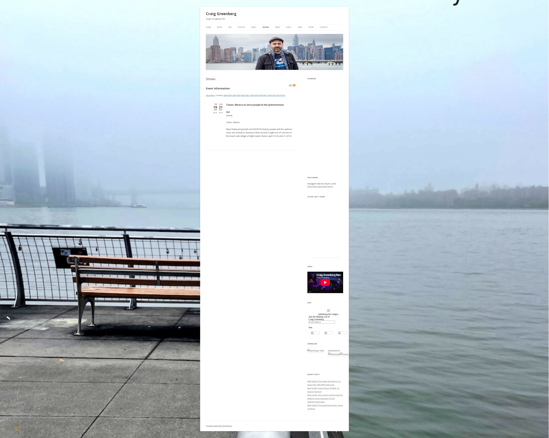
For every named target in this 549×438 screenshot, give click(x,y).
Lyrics (288, 27)
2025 (230, 95)
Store (311, 27)
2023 (239, 95)
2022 (243, 95)
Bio (230, 27)
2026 (225, 95)
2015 (274, 95)
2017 (265, 95)
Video (253, 27)
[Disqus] (250, 196)
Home (208, 27)
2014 (279, 95)
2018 (261, 95)
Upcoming (210, 95)
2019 (256, 95)
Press (277, 27)
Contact (324, 27)
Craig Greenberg (221, 13)
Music (219, 27)
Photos (241, 27)
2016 (270, 95)
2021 (248, 95)
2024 (234, 95)
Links (300, 27)
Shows (265, 27)
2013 (283, 95)
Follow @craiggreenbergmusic (320, 186)
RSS (290, 85)
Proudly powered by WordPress (219, 426)
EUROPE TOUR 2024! (316, 402)
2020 (252, 95)
